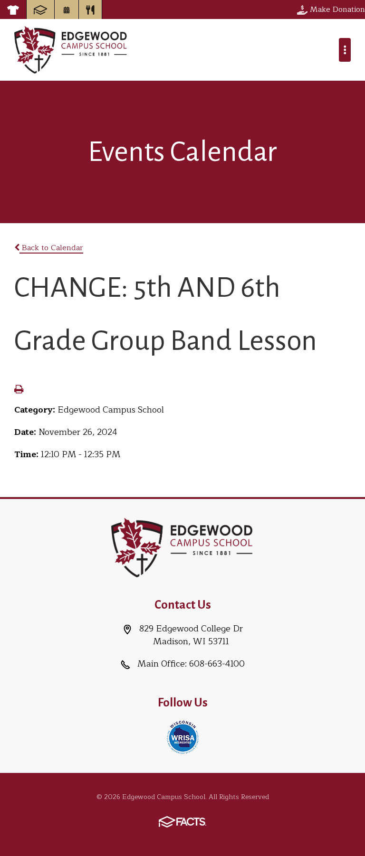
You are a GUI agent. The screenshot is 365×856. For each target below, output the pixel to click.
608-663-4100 (217, 664)
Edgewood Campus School (71, 50)
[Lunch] (90, 9)
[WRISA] (183, 736)
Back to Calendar (51, 248)
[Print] (18, 390)
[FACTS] (40, 9)
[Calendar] (66, 9)
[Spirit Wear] (13, 9)
